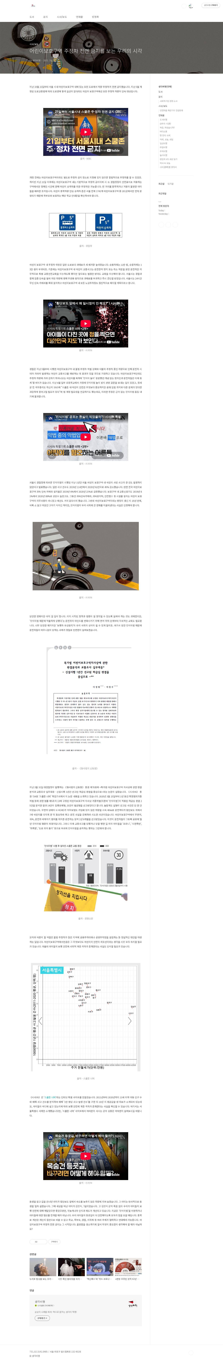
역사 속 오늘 (165, 163)
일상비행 (163, 143)
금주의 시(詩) (165, 123)
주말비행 (163, 147)
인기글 (171, 183)
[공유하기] (40, 1242)
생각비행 (40, 1301)
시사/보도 (62, 17)
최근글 (161, 183)
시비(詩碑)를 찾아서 (168, 167)
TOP (191, 1352)
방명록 (95, 17)
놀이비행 (163, 155)
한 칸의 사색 (165, 135)
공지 (45, 17)
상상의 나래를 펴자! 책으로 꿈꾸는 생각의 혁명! (56, 1311)
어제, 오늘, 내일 (166, 139)
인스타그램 (168, 224)
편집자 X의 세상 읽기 (168, 159)
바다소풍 (163, 131)
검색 (184, 6)
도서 (32, 17)
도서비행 (163, 119)
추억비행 (163, 151)
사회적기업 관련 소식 (168, 101)
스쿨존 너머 (50, 1097)
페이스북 (161, 224)
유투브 (175, 224)
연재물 (79, 17)
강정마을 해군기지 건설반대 (171, 110)
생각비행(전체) (165, 86)
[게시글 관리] (44, 1242)
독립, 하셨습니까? (167, 127)
